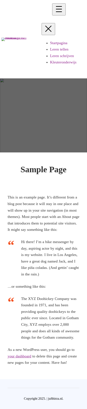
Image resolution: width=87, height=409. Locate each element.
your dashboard (19, 356)
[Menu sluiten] (48, 29)
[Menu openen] (59, 9)
